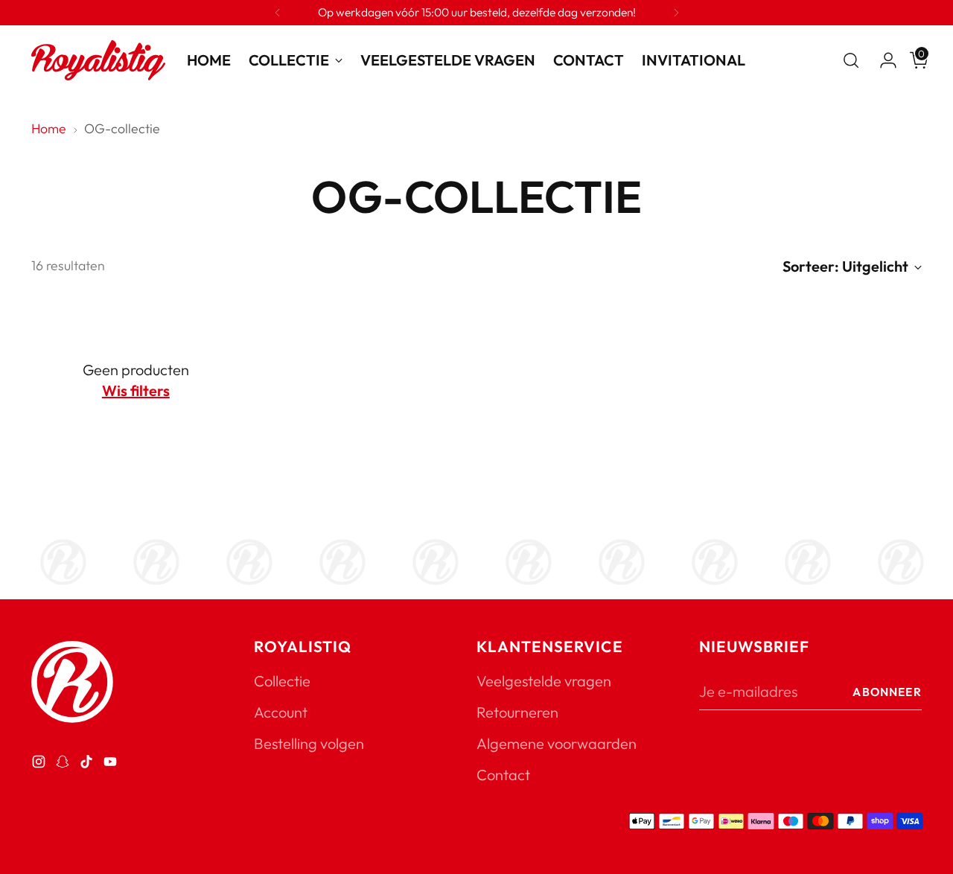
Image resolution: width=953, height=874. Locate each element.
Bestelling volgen (309, 743)
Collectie (282, 681)
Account (280, 712)
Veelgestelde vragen (543, 681)
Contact (503, 774)
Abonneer (886, 691)
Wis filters (136, 390)
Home (48, 128)
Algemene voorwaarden (556, 743)
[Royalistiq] (98, 60)
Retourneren (517, 712)
